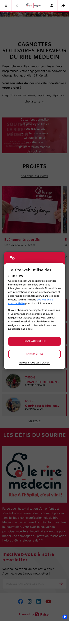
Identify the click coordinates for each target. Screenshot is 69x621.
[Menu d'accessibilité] (64, 617)
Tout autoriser (34, 341)
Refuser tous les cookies (34, 362)
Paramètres (34, 353)
